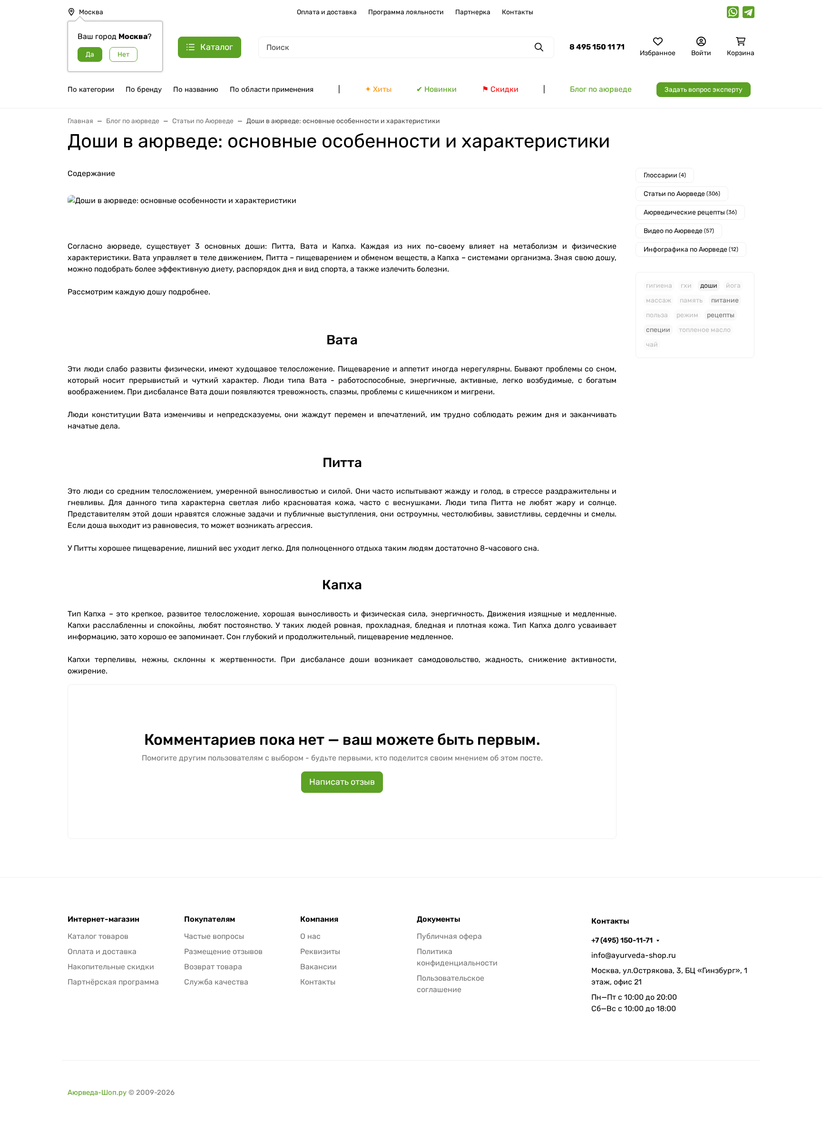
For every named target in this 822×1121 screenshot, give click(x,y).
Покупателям (209, 919)
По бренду (144, 89)
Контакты (517, 12)
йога (733, 286)
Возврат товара (213, 966)
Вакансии (318, 966)
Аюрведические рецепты (690, 212)
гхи (686, 286)
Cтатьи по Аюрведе (682, 194)
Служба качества (216, 981)
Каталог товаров (98, 936)
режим (687, 315)
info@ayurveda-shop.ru (633, 955)
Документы (438, 919)
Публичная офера (449, 936)
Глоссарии (665, 175)
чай (652, 345)
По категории (91, 89)
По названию (195, 89)
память (691, 300)
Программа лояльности (406, 12)
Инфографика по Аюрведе (691, 249)
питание (725, 300)
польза (657, 315)
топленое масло (705, 330)
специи (658, 330)
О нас (310, 936)
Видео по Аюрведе (679, 231)
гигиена (659, 286)
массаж (658, 300)
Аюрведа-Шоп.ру (97, 1092)
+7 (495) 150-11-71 (622, 940)
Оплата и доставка (327, 12)
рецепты (720, 315)
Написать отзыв (342, 782)
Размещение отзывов (223, 951)
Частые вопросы (214, 936)
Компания (319, 919)
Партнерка (472, 12)
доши (708, 286)
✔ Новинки (436, 89)
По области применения (271, 89)
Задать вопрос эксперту (704, 90)
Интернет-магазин (103, 919)
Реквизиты (320, 951)
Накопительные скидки (111, 966)
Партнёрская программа (113, 981)
